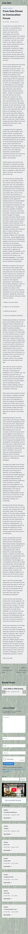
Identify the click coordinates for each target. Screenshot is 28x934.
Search (4, 776)
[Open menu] (24, 3)
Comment (6, 717)
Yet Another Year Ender (7, 670)
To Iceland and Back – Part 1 (10, 909)
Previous (4, 692)
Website (5, 753)
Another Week (7, 860)
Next (24, 692)
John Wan (6, 21)
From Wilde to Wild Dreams (13, 689)
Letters (10, 8)
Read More (8, 818)
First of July (6, 893)
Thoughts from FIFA (8, 877)
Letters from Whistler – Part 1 (21, 670)
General (5, 8)
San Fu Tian (6, 844)
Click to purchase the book (13, 800)
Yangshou (6, 828)
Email (5, 745)
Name (5, 738)
